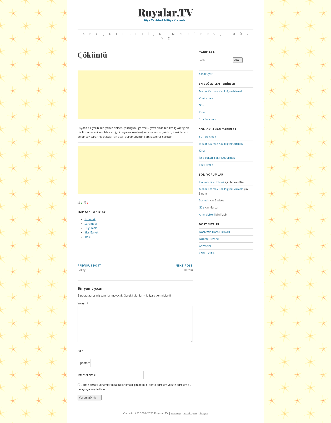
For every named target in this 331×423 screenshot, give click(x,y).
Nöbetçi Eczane (209, 239)
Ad (80, 351)
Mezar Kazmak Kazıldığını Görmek (221, 91)
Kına (202, 112)
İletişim (204, 413)
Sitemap (176, 413)
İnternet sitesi (87, 375)
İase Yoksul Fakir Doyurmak (217, 158)
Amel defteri (207, 214)
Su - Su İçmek (207, 119)
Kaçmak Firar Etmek (211, 182)
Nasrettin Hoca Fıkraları (214, 232)
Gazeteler (205, 246)
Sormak (204, 200)
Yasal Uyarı (206, 74)
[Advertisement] (135, 94)
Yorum (83, 303)
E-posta (84, 363)
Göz (201, 105)
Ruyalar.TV (165, 12)
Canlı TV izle (207, 253)
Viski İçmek (206, 98)
